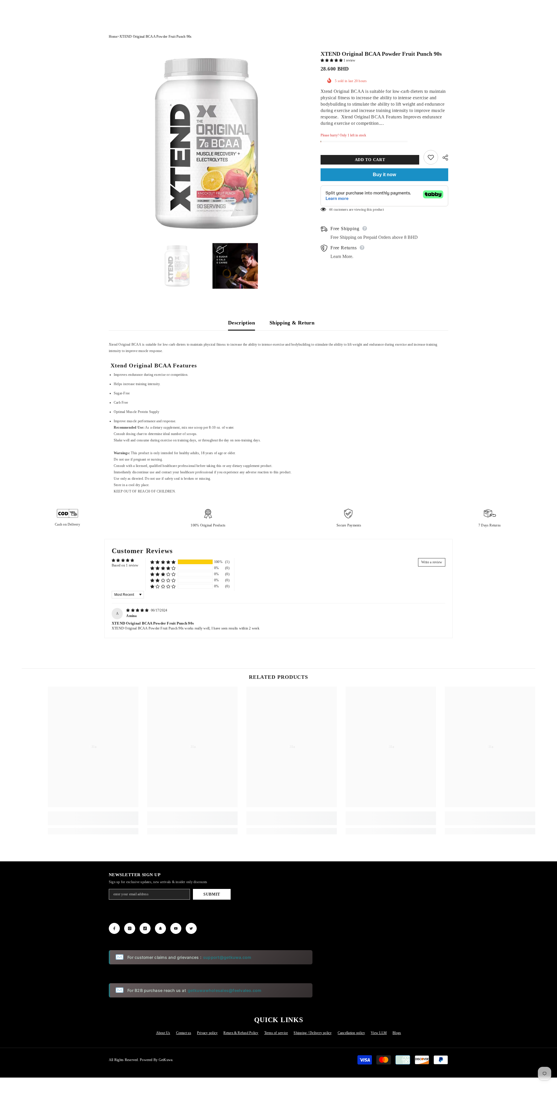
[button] (332, 60)
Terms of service (276, 1033)
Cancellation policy (351, 1033)
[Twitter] (191, 928)
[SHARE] (443, 158)
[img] (138, 610)
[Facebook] (114, 928)
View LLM (379, 1033)
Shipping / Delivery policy (313, 1033)
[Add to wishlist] (431, 157)
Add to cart (370, 160)
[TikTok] (145, 928)
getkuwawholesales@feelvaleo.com (224, 990)
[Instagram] (129, 928)
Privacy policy (207, 1033)
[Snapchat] (160, 928)
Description (241, 323)
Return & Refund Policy (240, 1033)
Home (113, 37)
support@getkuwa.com (227, 957)
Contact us (183, 1033)
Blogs (397, 1033)
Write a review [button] (431, 562)
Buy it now (384, 174)
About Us (163, 1033)
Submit (211, 894)
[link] (93, 818)
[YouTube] (175, 928)
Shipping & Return (292, 323)
